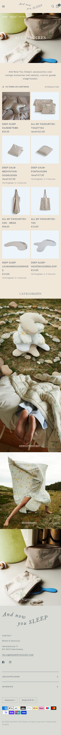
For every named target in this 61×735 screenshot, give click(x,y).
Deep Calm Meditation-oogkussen (10, 171)
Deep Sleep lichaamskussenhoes (15, 266)
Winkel (13, 16)
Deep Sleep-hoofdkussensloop (44, 264)
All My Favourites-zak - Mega (14, 221)
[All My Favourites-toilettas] (45, 106)
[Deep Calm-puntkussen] (45, 150)
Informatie (7, 687)
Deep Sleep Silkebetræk (10, 126)
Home (4, 16)
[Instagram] (12, 662)
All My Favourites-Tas (43, 221)
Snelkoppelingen (11, 677)
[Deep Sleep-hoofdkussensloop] (45, 245)
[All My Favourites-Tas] (45, 201)
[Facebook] (5, 662)
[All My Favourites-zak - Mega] (16, 201)
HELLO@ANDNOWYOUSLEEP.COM (17, 655)
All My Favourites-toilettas (43, 126)
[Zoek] (53, 6)
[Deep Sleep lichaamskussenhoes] (16, 245)
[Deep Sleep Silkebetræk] (16, 106)
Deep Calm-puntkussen (39, 169)
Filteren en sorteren (17, 87)
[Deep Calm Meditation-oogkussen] (16, 150)
